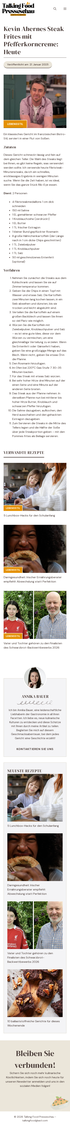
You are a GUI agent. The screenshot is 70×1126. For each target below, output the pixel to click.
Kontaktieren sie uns (35, 749)
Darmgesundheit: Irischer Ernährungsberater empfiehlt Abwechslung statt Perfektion (27, 889)
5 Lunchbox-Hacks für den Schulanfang (29, 515)
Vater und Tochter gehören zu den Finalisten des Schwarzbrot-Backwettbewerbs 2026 (30, 957)
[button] (55, 9)
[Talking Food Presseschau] (18, 9)
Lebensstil (15, 124)
